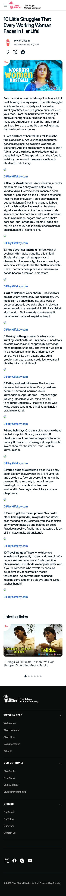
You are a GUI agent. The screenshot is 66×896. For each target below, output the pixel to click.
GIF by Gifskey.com (16, 176)
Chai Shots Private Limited (25, 883)
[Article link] (33, 647)
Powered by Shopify (50, 883)
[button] (5, 5)
